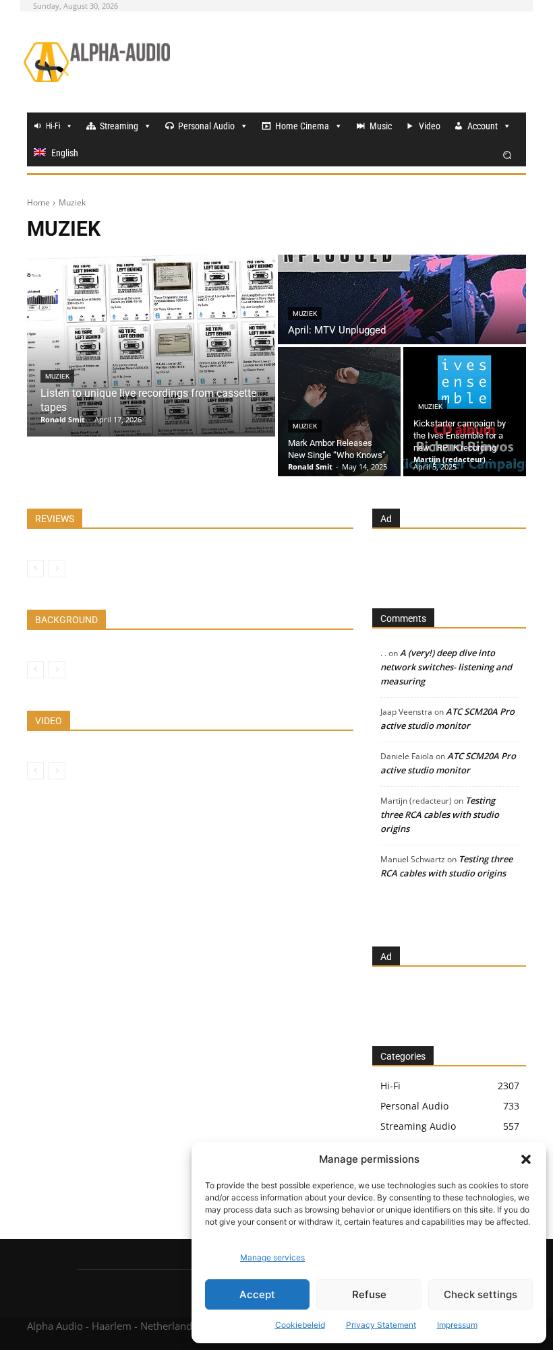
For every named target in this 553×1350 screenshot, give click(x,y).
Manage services (272, 1257)
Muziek (57, 376)
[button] (526, 1159)
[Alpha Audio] (97, 62)
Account (482, 126)
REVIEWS (54, 518)
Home (38, 202)
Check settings (480, 1294)
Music (381, 126)
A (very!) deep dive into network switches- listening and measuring (446, 667)
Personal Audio (206, 126)
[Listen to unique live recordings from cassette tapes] (151, 346)
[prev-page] (35, 568)
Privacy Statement (381, 1325)
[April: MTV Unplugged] (402, 299)
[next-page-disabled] (57, 568)
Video (429, 126)
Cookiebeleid (300, 1325)
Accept (257, 1294)
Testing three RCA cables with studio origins (439, 814)
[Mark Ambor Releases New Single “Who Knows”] (339, 411)
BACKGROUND (66, 619)
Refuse (369, 1294)
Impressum (457, 1325)
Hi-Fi (53, 126)
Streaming (119, 126)
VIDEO (48, 720)
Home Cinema (302, 126)
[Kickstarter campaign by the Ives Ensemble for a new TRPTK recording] (464, 411)
